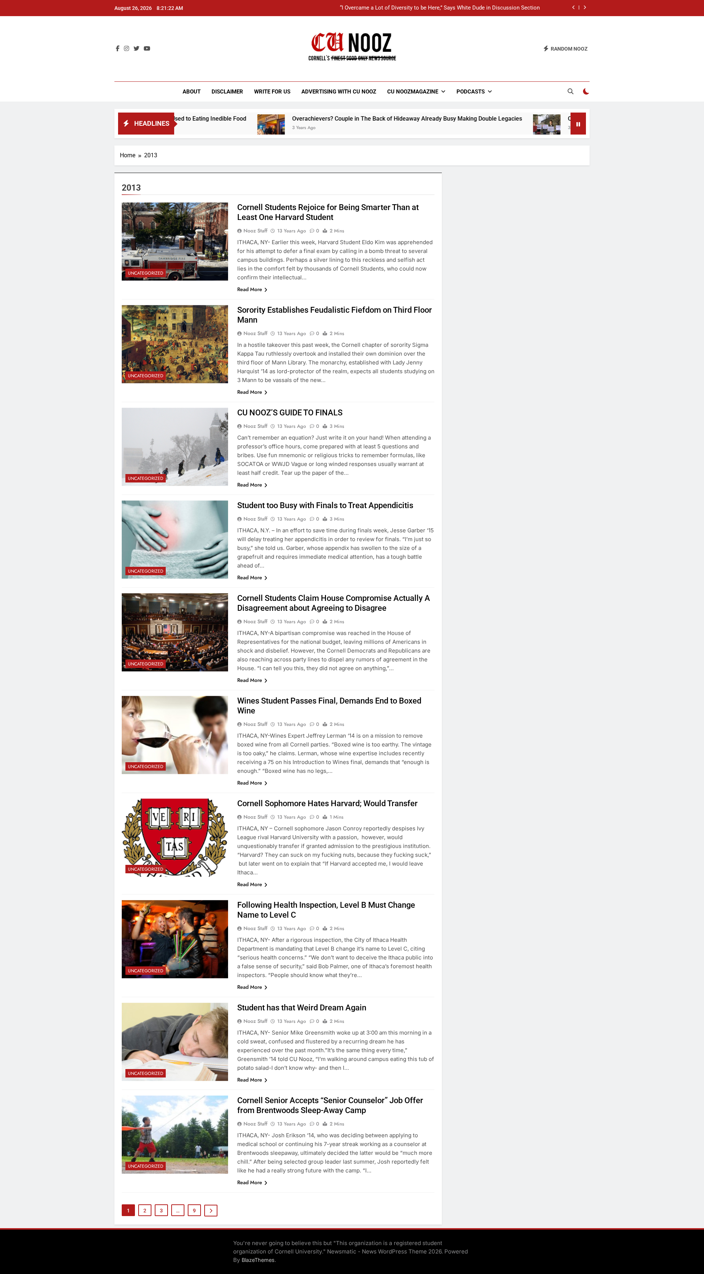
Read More (249, 289)
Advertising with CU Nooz (338, 91)
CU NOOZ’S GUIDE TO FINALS (289, 412)
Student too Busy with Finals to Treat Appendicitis (325, 505)
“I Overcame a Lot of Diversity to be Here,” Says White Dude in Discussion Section (440, 8)
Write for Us (272, 91)
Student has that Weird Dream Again (301, 1007)
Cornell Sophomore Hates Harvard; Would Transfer (327, 803)
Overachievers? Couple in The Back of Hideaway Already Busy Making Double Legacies (349, 118)
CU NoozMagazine (412, 91)
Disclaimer (227, 91)
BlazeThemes (258, 1260)
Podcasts (470, 91)
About (192, 91)
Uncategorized (145, 273)
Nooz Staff (255, 230)
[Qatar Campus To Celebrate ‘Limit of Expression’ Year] (488, 128)
